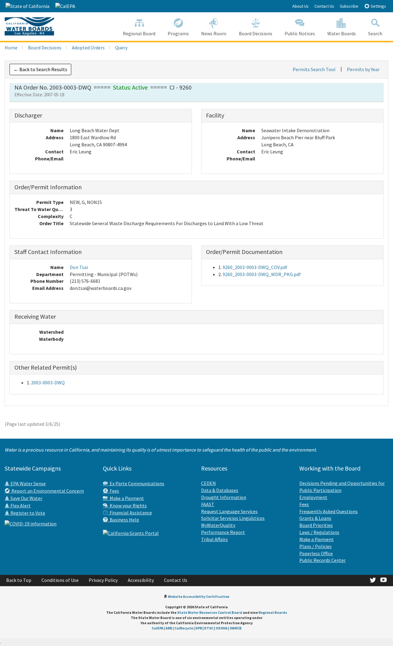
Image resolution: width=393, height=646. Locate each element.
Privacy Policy (103, 580)
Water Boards (341, 33)
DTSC (208, 628)
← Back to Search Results (40, 69)
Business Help (123, 520)
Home (11, 47)
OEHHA (222, 628)
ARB (168, 628)
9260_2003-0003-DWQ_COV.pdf (255, 267)
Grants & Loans (315, 518)
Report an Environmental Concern (47, 491)
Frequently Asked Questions (328, 511)
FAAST (207, 504)
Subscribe (349, 6)
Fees (113, 491)
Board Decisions (255, 33)
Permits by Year (363, 69)
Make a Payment (126, 498)
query (121, 47)
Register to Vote (27, 513)
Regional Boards (273, 612)
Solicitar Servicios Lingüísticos (233, 518)
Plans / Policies (315, 546)
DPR (198, 628)
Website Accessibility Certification (198, 596)
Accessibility (141, 580)
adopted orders (88, 47)
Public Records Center (322, 560)
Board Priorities (316, 525)
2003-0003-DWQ (48, 382)
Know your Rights (127, 505)
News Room (213, 33)
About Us (300, 6)
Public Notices (300, 33)
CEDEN (208, 483)
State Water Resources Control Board (209, 612)
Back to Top (18, 580)
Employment (313, 497)
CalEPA (157, 628)
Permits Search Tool (314, 69)
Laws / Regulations (319, 532)
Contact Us (324, 6)
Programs (178, 33)
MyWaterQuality (218, 525)
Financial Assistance (130, 512)
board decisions (44, 47)
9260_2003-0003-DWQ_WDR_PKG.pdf (262, 274)
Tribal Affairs (214, 539)
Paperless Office (316, 553)
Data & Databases (219, 490)
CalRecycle (183, 628)
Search (375, 33)
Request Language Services (229, 511)
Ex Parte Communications (136, 483)
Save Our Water (26, 498)
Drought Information (223, 497)
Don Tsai (79, 267)
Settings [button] (378, 6)
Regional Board (139, 33)
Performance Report (223, 532)
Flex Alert (20, 505)
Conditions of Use (60, 580)
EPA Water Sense (28, 483)
